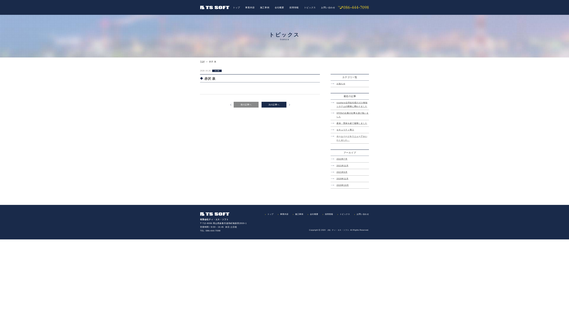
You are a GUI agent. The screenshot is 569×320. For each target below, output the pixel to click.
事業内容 (250, 7)
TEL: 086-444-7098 (210, 230)
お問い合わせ (328, 7)
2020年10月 (343, 185)
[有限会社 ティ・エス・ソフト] (214, 7)
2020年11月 (342, 178)
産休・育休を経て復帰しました (352, 123)
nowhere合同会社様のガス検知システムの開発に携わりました (352, 104)
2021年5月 (342, 172)
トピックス (310, 7)
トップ (236, 7)
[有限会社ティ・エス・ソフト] (214, 214)
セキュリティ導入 (345, 130)
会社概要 (279, 7)
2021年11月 (342, 165)
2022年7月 (342, 159)
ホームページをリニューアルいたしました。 (352, 138)
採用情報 (294, 7)
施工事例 (264, 7)
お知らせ (341, 84)
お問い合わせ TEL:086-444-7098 (353, 7)
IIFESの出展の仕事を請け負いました (353, 115)
